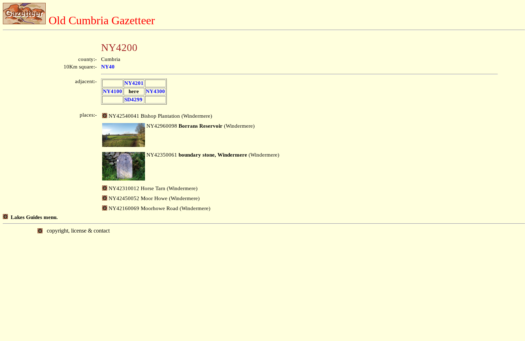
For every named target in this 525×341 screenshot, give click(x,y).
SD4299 (133, 99)
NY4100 (112, 91)
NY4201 (134, 83)
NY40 (108, 67)
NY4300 (155, 91)
